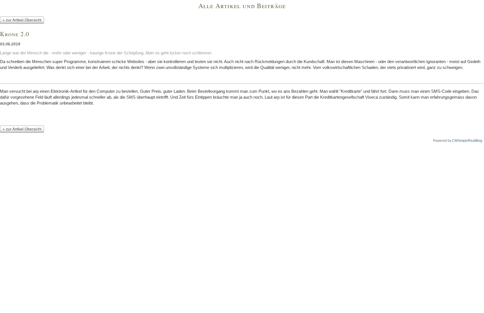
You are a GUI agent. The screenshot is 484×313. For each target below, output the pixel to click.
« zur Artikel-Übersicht (22, 20)
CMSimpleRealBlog (467, 141)
